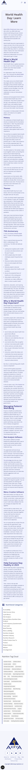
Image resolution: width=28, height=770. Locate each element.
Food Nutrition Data (16, 681)
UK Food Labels (19, 718)
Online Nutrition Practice (10, 708)
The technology (8, 460)
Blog (19, 757)
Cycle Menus (7, 614)
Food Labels (6, 681)
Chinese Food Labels (8, 666)
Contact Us (13, 757)
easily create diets (19, 671)
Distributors (8, 759)
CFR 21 (14, 664)
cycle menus (18, 666)
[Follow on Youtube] (16, 753)
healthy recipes (7, 684)
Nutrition (15, 696)
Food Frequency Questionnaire (12, 623)
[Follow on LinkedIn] (11, 753)
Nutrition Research (8, 638)
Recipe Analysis (7, 645)
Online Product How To (10, 640)
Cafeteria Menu (17, 661)
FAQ (23, 757)
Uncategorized (7, 650)
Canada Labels (7, 664)
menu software (15, 502)
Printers (5, 643)
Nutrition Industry (8, 635)
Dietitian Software (8, 671)
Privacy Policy (18, 759)
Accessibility (6, 610)
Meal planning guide (9, 691)
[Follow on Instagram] (20, 753)
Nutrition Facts (7, 701)
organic (19, 708)
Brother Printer (7, 661)
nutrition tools (18, 706)
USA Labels (6, 721)
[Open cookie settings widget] (3, 767)
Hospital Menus (7, 688)
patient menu (7, 711)
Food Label (6, 626)
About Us (6, 757)
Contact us (9, 594)
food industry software (17, 676)
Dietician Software (16, 669)
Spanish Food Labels (9, 718)
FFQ (9, 676)
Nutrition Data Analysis (9, 698)
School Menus (15, 716)
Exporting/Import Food (18, 674)
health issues (8, 127)
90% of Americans (11, 29)
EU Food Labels (7, 674)
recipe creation (7, 713)
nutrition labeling (8, 703)
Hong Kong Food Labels (9, 686)
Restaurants (7, 716)
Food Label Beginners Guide (10, 679)
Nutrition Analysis (8, 633)
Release (5, 647)
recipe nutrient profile (18, 713)
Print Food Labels (16, 711)
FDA (5, 676)
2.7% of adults (18, 384)
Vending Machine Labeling (17, 721)
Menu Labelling (7, 631)
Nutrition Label (16, 701)
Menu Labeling (7, 696)
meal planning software (9, 693)
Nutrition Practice (18, 703)
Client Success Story (9, 612)
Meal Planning (7, 628)
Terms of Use (14, 761)
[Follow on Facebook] (7, 753)
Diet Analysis (7, 617)
